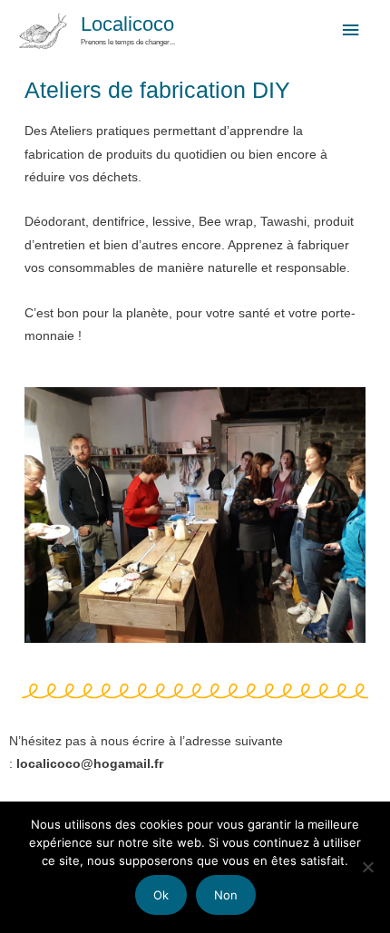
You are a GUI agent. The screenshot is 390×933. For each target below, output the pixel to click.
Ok (161, 895)
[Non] (367, 867)
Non (226, 895)
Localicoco (127, 24)
